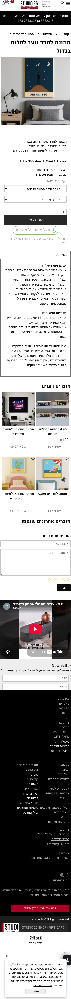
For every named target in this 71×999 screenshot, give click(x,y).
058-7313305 (27, 20)
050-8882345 (60, 858)
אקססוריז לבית (59, 788)
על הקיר (64, 783)
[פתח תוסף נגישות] (67, 960)
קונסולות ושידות (58, 821)
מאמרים (64, 703)
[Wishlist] (9, 3)
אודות (65, 713)
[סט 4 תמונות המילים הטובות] (52, 424)
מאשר (35, 991)
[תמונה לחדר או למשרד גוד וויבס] (18, 424)
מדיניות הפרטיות (42, 985)
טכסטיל (64, 798)
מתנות (65, 802)
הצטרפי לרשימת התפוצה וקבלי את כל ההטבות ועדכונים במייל (36, 671)
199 (65, 440)
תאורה (65, 817)
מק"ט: (63, 181)
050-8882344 (38, 858)
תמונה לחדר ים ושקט (52, 493)
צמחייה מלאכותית (57, 793)
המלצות (64, 727)
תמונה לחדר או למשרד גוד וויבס (18, 431)
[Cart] (3, 3)
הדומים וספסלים (58, 779)
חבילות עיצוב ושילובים (54, 807)
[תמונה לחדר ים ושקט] (52, 489)
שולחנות (63, 774)
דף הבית (64, 708)
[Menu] (68, 3)
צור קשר (63, 722)
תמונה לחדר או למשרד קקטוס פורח (18, 496)
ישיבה (65, 769)
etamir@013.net (58, 844)
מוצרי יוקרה (61, 812)
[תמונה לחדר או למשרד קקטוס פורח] (18, 489)
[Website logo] (36, 5)
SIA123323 (52, 181)
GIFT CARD (61, 736)
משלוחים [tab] (61, 255)
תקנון (65, 717)
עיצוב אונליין (61, 732)
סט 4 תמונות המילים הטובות (53, 431)
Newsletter (61, 666)
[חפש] (62, 3)
